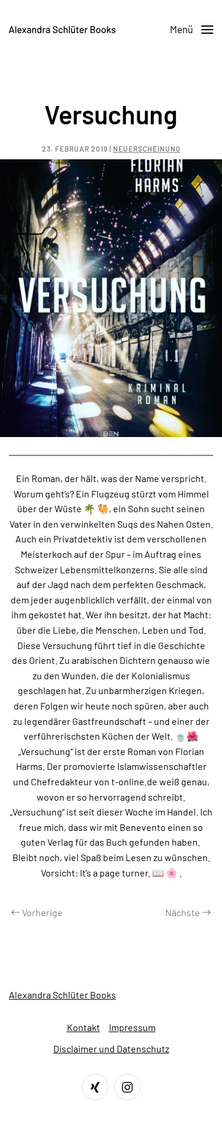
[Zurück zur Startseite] (62, 29)
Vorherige (42, 912)
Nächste (182, 912)
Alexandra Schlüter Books (62, 994)
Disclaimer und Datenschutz (111, 1048)
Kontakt (83, 1027)
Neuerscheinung (147, 148)
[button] (191, 29)
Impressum (132, 1027)
